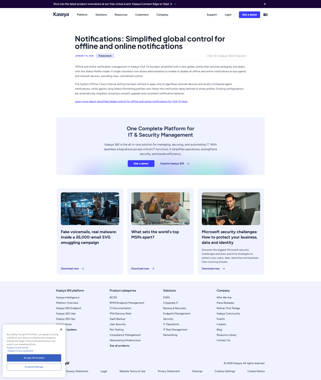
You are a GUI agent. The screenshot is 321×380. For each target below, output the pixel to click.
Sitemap (197, 371)
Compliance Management (125, 335)
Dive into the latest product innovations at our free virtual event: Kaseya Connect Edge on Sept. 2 (113, 4)
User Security (118, 324)
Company (162, 14)
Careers (221, 324)
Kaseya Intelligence (67, 297)
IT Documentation (120, 308)
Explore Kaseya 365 (172, 163)
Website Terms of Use (132, 371)
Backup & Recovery (174, 308)
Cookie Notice (256, 371)
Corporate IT (170, 302)
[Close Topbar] (265, 4)
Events (221, 318)
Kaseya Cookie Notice (17, 347)
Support (212, 14)
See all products (119, 345)
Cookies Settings (225, 371)
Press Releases (225, 302)
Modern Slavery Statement (72, 371)
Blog (219, 329)
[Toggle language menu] (265, 15)
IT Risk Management (175, 329)
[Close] (61, 329)
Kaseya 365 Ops (65, 318)
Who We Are (224, 297)
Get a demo (249, 14)
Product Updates (66, 329)
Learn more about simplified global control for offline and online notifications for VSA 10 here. (131, 101)
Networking (170, 335)
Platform (82, 14)
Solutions (101, 14)
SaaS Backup (117, 318)
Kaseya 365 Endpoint (68, 308)
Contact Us (223, 340)
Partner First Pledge (228, 308)
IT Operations (171, 324)
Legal (104, 371)
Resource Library (226, 335)
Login (228, 14)
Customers (141, 14)
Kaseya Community (228, 313)
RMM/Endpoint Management (127, 302)
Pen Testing (117, 329)
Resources (121, 14)
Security (168, 318)
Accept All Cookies (34, 358)
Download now (70, 268)
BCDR (113, 297)
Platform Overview (67, 302)
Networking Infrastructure (125, 340)
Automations (64, 324)
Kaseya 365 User (66, 313)
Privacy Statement (169, 371)
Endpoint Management (176, 313)
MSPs (166, 297)
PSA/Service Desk (120, 313)
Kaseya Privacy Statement (20, 351)
